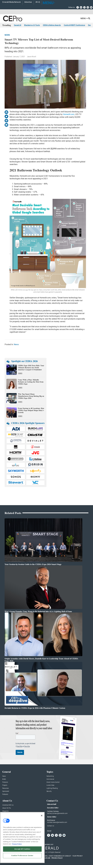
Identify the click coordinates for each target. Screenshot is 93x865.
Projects (4, 785)
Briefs (4, 779)
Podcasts (5, 794)
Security (49, 791)
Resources (5, 788)
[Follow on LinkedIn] (81, 7)
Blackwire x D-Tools (32, 25)
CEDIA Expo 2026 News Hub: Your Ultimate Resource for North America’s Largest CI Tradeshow (31, 367)
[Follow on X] (84, 7)
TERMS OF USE (45, 858)
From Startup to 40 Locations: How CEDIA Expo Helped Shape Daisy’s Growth (31, 410)
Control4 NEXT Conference (74, 25)
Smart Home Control (52, 782)
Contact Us (50, 826)
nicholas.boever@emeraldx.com (57, 822)
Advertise (28, 2)
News (7, 35)
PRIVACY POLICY (57, 858)
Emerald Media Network (11, 2)
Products (5, 782)
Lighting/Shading (52, 788)
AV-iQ (38, 2)
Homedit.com (68, 114)
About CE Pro (6, 808)
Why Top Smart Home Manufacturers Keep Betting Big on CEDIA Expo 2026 (31, 396)
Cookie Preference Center (22, 855)
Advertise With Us (8, 805)
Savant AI (17, 25)
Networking (50, 776)
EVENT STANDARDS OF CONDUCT (60, 856)
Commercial (50, 779)
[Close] (41, 815)
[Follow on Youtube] (91, 7)
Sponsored (5, 791)
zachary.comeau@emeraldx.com (57, 813)
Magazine (5, 811)
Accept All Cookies (22, 849)
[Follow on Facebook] (77, 7)
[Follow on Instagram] (88, 7)
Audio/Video (50, 785)
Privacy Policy (17, 844)
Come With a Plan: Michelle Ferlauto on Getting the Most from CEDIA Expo (30, 381)
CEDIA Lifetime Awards (52, 25)
